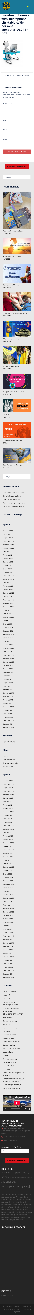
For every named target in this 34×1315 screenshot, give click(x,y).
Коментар (7, 103)
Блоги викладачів (9, 992)
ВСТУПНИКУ (7, 1011)
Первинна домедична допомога (15, 503)
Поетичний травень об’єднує (13, 492)
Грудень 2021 (8, 627)
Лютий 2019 (7, 710)
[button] (28, 6)
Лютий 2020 (7, 676)
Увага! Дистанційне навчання (18, 75)
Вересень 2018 (8, 727)
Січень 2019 (7, 714)
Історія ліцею (8, 1052)
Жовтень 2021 (8, 631)
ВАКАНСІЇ (6, 995)
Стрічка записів (9, 760)
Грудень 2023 (8, 572)
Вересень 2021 (8, 634)
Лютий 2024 (7, 565)
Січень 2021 (7, 652)
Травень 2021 (8, 645)
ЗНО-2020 (6, 1024)
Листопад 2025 (8, 534)
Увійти (5, 756)
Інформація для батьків (11, 1048)
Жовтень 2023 (8, 579)
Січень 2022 (7, 624)
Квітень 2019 (7, 703)
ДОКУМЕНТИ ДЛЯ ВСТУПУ (13, 1014)
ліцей (5, 1181)
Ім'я (5, 120)
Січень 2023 (7, 596)
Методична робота (10, 1028)
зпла (4, 1177)
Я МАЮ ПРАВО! (8, 1038)
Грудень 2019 (8, 683)
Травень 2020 (8, 665)
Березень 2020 (8, 672)
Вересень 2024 (8, 548)
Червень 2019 (8, 696)
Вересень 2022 (8, 607)
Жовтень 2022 (8, 603)
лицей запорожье (27, 1177)
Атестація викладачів (11, 1008)
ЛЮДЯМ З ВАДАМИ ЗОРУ (18, 166)
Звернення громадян (10, 1021)
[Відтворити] (5, 1109)
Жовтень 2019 (8, 690)
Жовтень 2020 (8, 659)
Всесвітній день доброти (12, 496)
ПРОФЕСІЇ (6, 1031)
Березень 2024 (8, 562)
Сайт (5, 139)
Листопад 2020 (8, 655)
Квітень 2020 (8, 669)
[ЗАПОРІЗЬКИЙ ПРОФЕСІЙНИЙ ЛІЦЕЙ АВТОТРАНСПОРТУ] (6, 7)
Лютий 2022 (7, 621)
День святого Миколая (11, 499)
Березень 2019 (8, 707)
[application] (17, 1103)
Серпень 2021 (8, 638)
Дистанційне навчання (11, 1042)
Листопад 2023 (8, 576)
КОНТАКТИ (7, 1055)
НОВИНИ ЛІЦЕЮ (9, 742)
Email (5, 130)
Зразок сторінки (9, 1045)
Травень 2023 (8, 586)
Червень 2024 (8, 552)
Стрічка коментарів (10, 763)
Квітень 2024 (8, 558)
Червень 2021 (8, 641)
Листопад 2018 (8, 721)
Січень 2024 (7, 569)
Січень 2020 (7, 679)
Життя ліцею (7, 1017)
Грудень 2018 (8, 717)
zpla (4, 1172)
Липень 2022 (7, 614)
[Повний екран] (29, 1109)
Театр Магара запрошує (12, 1085)
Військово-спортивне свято (13, 506)
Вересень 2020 (8, 662)
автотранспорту (18, 1172)
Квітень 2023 (8, 589)
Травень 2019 (8, 700)
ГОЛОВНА (6, 999)
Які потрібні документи (11, 1088)
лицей (9, 1177)
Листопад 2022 (8, 600)
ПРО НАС (6, 1069)
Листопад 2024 (8, 541)
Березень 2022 (8, 617)
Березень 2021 (8, 648)
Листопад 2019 (8, 686)
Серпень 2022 (8, 610)
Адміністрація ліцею (10, 1005)
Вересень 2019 (8, 693)
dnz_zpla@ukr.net (10, 1140)
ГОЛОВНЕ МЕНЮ (9, 1002)
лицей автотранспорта (17, 1177)
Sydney (17, 1312)
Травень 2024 (8, 555)
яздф (27, 1186)
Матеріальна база (9, 1062)
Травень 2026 (8, 531)
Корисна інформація (10, 1059)
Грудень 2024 (8, 538)
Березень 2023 (8, 593)
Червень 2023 (8, 583)
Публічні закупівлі (9, 1035)
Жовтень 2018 (8, 724)
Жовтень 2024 (8, 545)
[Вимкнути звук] (26, 1109)
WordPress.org (8, 766)
